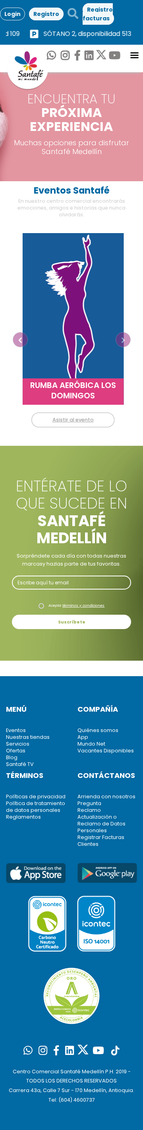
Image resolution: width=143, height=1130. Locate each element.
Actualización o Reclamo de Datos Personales (101, 823)
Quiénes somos (97, 730)
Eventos (16, 730)
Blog (11, 757)
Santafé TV (20, 764)
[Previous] (20, 339)
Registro (46, 14)
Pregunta (89, 803)
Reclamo (89, 810)
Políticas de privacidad (36, 796)
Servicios (17, 743)
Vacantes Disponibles (105, 750)
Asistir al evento (71, 419)
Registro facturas (98, 14)
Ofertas (15, 750)
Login (12, 14)
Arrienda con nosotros (106, 796)
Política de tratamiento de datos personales (35, 806)
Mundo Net (91, 743)
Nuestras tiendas (28, 737)
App (82, 737)
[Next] (123, 339)
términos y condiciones (83, 605)
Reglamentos (23, 816)
